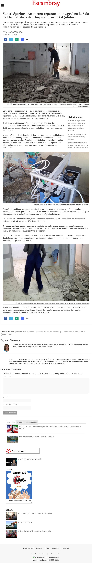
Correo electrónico (11, 404)
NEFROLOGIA (6, 334)
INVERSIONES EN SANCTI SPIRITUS (73, 332)
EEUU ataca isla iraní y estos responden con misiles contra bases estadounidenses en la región (50, 427)
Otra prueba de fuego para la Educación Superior (36, 436)
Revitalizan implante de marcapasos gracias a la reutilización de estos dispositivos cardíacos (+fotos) (76, 125)
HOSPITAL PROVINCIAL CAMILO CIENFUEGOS (44, 332)
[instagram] (51, 553)
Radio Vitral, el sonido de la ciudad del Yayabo (35, 513)
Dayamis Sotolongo (13, 32)
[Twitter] (39, 553)
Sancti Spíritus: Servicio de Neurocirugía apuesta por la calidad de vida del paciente (78, 145)
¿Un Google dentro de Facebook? (30, 459)
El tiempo (39, 548)
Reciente (11, 422)
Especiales (55, 548)
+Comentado (31, 422)
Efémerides (65, 548)
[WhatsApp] (43, 553)
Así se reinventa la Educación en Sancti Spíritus (35, 531)
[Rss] (32, 553)
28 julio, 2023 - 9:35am (10, 34)
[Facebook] (35, 553)
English (47, 548)
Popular (20, 422)
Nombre (6, 397)
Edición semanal (28, 548)
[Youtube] (47, 553)
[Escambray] (46, 3)
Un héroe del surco (25, 522)
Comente (32, 39)
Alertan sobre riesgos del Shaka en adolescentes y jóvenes (77, 136)
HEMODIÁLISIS (21, 332)
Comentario (7, 377)
